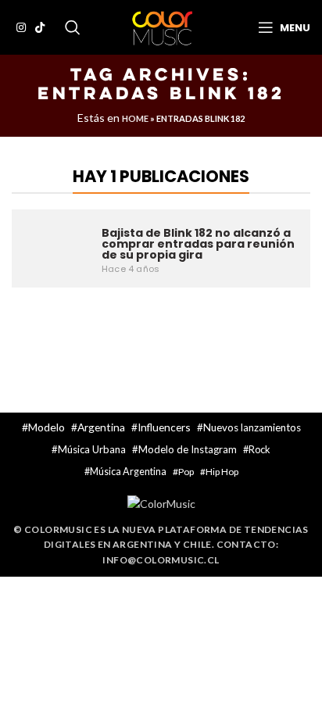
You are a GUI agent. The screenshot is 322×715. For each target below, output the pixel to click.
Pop (186, 471)
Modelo (46, 427)
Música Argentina (128, 471)
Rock (259, 449)
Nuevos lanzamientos (252, 427)
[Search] (72, 27)
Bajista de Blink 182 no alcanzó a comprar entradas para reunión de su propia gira (198, 244)
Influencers (164, 427)
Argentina (101, 427)
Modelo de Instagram (187, 449)
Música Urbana (92, 449)
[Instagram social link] (21, 27)
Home (135, 118)
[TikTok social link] (39, 27)
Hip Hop (222, 471)
